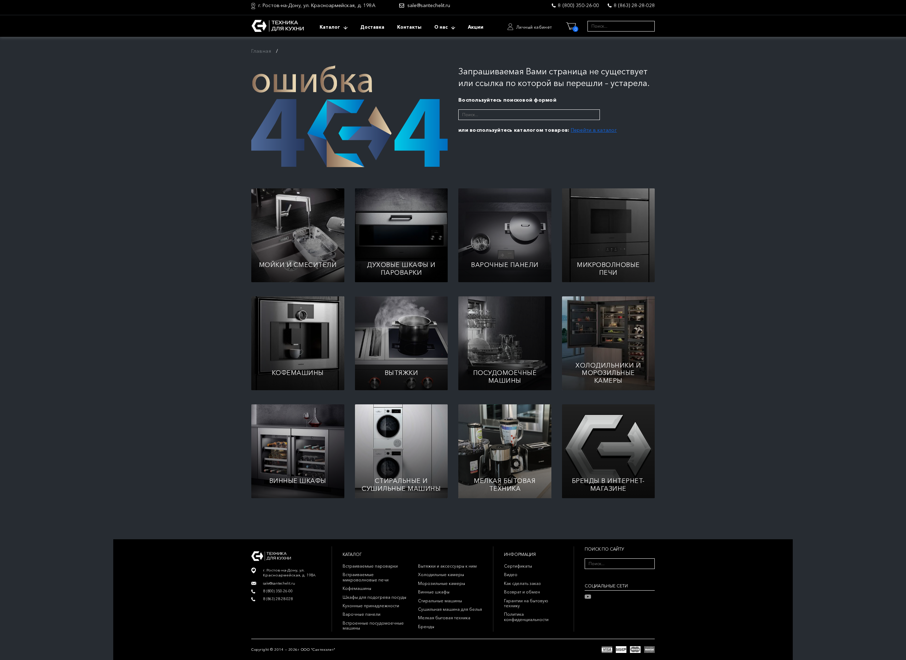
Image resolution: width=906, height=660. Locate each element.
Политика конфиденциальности (526, 616)
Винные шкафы (433, 591)
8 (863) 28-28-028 (634, 5)
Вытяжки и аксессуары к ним (447, 566)
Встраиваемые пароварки (370, 566)
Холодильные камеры (441, 574)
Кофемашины (357, 588)
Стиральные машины (440, 600)
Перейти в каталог (594, 130)
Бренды (426, 626)
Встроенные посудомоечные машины (373, 625)
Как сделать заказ (522, 583)
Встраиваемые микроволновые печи (366, 577)
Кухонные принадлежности (371, 605)
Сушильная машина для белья (450, 609)
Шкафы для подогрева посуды (374, 597)
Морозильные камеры (441, 583)
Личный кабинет (534, 27)
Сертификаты (518, 566)
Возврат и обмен (522, 591)
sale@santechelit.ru (428, 5)
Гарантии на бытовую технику (526, 603)
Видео (510, 574)
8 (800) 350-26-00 (578, 5)
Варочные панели (361, 614)
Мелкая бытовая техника (444, 617)
